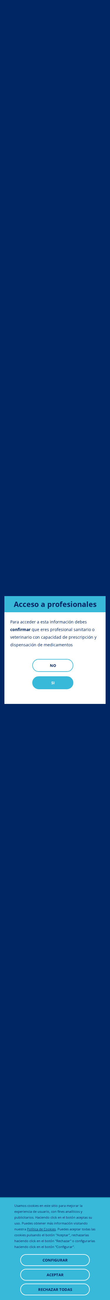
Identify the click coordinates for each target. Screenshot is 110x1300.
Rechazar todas (55, 1289)
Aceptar (55, 1274)
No (53, 665)
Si (53, 682)
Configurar (55, 1260)
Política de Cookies (41, 1229)
